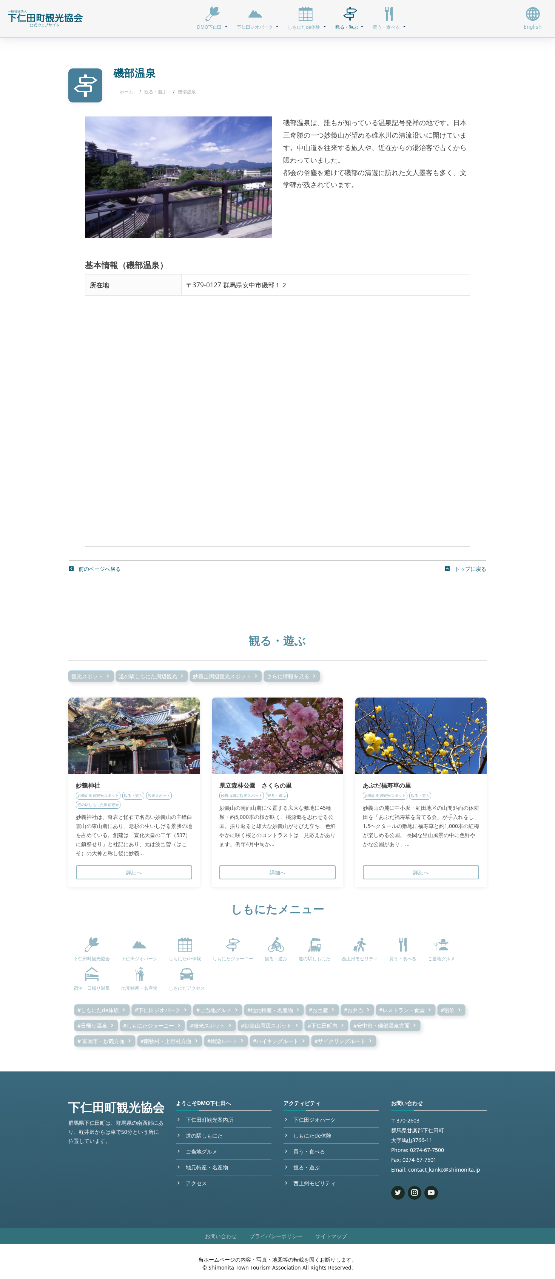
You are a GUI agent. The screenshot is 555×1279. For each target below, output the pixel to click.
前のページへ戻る (99, 568)
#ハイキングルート (276, 1041)
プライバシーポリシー (276, 1236)
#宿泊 (448, 1010)
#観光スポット (207, 1025)
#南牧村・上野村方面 (165, 1041)
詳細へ (134, 872)
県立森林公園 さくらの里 (255, 785)
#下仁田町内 (323, 1025)
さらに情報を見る (288, 676)
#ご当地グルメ (213, 1010)
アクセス (196, 1183)
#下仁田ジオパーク (157, 1010)
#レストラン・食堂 (402, 1010)
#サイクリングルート (339, 1041)
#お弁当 (353, 1010)
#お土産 (318, 1010)
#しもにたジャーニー (148, 1025)
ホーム (126, 91)
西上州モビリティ (314, 1183)
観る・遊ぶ (155, 91)
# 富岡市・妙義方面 (101, 1041)
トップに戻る (469, 568)
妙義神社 (88, 785)
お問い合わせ (221, 1236)
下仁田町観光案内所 (209, 1119)
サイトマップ (331, 1236)
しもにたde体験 (312, 1135)
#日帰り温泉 (92, 1025)
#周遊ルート (222, 1041)
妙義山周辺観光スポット (222, 676)
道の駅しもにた (204, 1135)
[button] (212, 18)
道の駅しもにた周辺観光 (148, 676)
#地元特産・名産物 (270, 1010)
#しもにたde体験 (98, 1010)
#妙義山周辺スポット (266, 1025)
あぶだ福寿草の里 (387, 785)
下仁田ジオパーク (314, 1119)
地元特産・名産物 (207, 1167)
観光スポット (87, 676)
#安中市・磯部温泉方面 (381, 1025)
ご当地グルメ (201, 1151)
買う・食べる (309, 1151)
